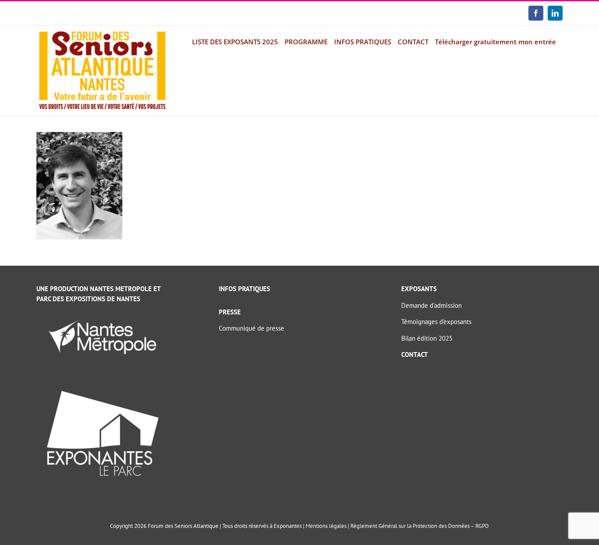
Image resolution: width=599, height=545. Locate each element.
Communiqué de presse (251, 328)
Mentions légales (326, 526)
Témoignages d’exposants (436, 321)
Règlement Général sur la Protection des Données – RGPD (419, 526)
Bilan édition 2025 (427, 338)
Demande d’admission (431, 305)
